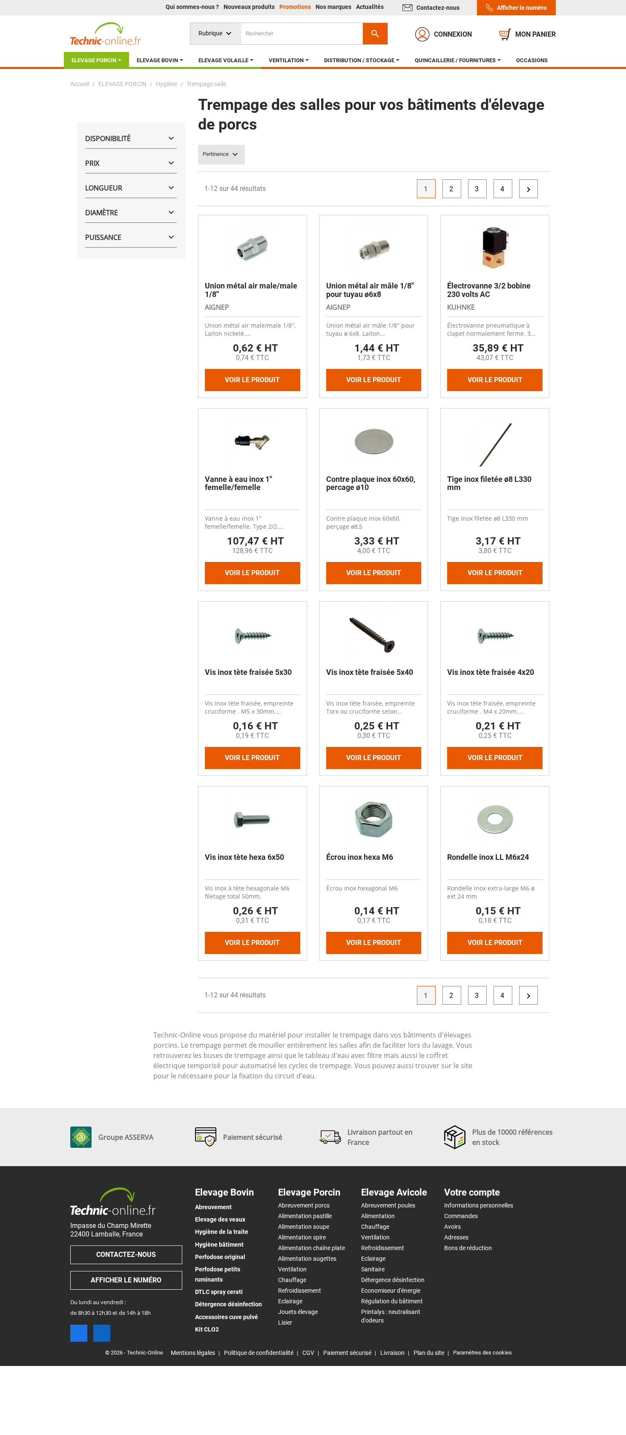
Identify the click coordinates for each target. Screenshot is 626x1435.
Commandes (461, 1216)
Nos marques (334, 6)
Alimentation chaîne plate (311, 1248)
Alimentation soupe (303, 1226)
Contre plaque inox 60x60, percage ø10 (370, 483)
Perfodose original (220, 1256)
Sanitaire (373, 1269)
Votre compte (472, 1192)
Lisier (285, 1322)
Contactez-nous (437, 7)
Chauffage (292, 1280)
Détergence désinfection (228, 1304)
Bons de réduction (468, 1248)
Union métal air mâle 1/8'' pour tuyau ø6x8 (370, 290)
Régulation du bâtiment (392, 1301)
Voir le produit (252, 380)
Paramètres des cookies (482, 1352)
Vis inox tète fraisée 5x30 (248, 672)
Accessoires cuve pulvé (226, 1317)
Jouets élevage (298, 1311)
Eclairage (290, 1301)
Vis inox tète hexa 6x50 (244, 857)
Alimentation (378, 1216)
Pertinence (221, 155)
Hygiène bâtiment (219, 1244)
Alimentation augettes (307, 1258)
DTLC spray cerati (219, 1291)
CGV (308, 1352)
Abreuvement (213, 1207)
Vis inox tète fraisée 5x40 (369, 672)
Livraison (392, 1352)
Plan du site (429, 1352)
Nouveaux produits (250, 6)
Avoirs (452, 1226)
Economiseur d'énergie (390, 1290)
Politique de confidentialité (258, 1352)
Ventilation (292, 1269)
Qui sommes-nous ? (193, 6)
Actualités (370, 6)
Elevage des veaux (220, 1219)
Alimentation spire (302, 1237)
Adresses (456, 1237)
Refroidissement (299, 1290)
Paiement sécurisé (347, 1352)
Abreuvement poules (388, 1205)
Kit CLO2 (207, 1329)
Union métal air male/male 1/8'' (251, 290)
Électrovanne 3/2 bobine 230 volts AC (489, 290)
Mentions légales (193, 1352)
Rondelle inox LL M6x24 (488, 857)
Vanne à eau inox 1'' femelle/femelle (238, 483)
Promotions (295, 6)
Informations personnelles (478, 1205)
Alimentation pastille (305, 1216)
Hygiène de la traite (221, 1231)
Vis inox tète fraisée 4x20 (490, 672)
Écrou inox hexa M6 (359, 857)
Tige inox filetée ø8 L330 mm (489, 483)
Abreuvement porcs (304, 1205)
